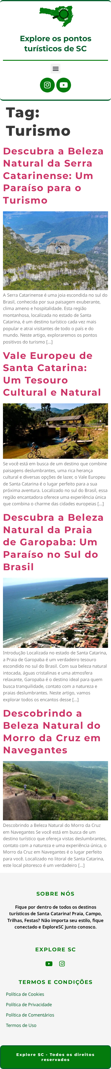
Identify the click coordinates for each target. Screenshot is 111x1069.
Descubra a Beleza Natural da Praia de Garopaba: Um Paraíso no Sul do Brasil (53, 542)
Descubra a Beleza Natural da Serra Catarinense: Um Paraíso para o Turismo (53, 175)
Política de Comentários (30, 1015)
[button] (55, 68)
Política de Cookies (25, 994)
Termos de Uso (21, 1025)
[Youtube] (63, 85)
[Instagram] (47, 85)
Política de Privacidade (29, 1004)
